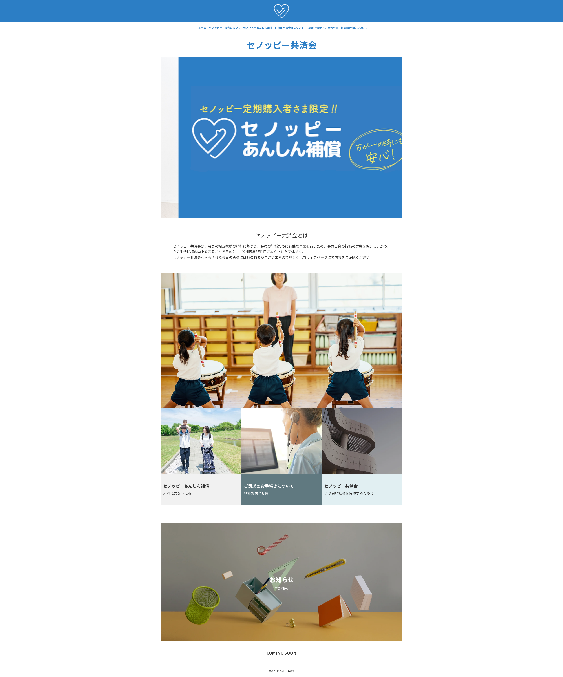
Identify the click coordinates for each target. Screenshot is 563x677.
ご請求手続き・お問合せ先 (322, 27)
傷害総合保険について (354, 27)
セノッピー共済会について (225, 27)
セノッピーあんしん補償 (257, 27)
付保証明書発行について (289, 27)
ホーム (202, 27)
